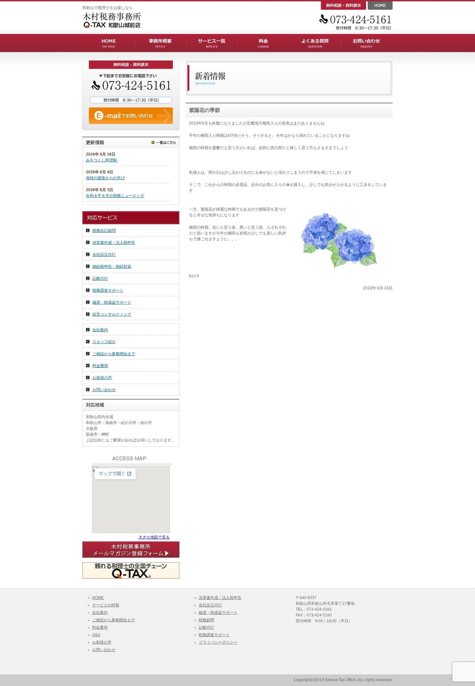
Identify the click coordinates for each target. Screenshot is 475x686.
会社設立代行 (104, 254)
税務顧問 (206, 620)
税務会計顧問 (104, 230)
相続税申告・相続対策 (111, 266)
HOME (98, 597)
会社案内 (100, 330)
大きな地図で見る (154, 537)
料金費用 (100, 366)
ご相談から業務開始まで (113, 354)
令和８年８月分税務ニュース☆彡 (115, 195)
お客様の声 (102, 378)
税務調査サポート (107, 290)
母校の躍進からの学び (105, 178)
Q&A (96, 635)
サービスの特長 (105, 605)
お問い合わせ (104, 389)
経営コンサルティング (111, 314)
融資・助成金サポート (111, 302)
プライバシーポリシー (218, 642)
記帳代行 (100, 278)
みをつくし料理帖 (101, 160)
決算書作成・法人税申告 (113, 242)
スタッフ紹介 (104, 342)
